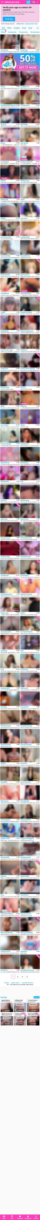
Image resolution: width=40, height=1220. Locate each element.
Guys (30, 28)
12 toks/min (23, 32)
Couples (17, 28)
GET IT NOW (27, 67)
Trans (24, 28)
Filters (3, 31)
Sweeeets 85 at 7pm (31, 24)
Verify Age (9, 19)
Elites (9, 28)
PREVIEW (7, 1010)
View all (36, 997)
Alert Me (21, 23)
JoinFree (28, 2)
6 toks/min (12, 32)
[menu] (2, 2)
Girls (3, 28)
